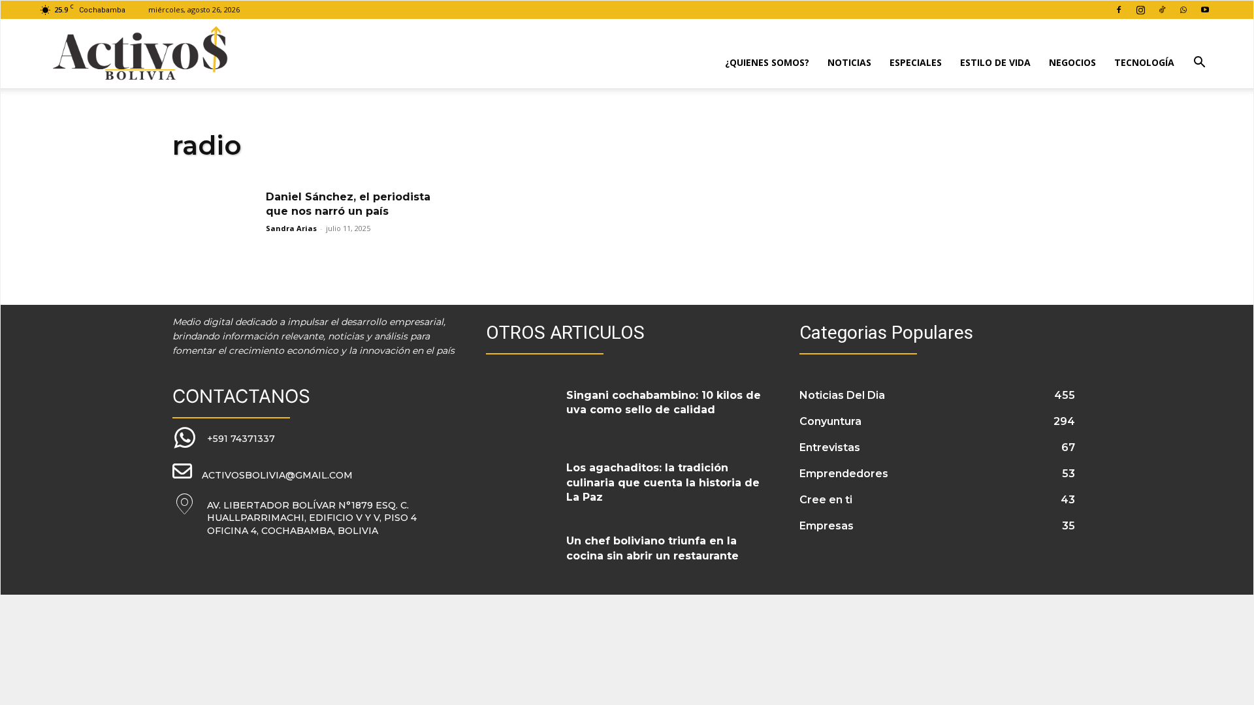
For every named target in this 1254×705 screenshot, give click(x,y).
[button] (1199, 63)
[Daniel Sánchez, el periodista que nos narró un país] (214, 219)
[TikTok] (1162, 10)
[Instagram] (1140, 10)
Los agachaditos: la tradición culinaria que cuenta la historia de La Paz (663, 482)
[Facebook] (1119, 10)
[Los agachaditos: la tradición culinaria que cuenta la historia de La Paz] (521, 484)
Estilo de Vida (995, 62)
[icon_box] (223, 438)
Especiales (916, 62)
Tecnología (1144, 62)
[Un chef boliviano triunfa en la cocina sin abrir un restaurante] (521, 557)
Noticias (849, 62)
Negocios (1072, 62)
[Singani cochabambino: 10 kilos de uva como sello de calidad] (521, 411)
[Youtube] (1205, 10)
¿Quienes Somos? (767, 62)
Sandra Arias (291, 228)
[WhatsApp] (1183, 10)
